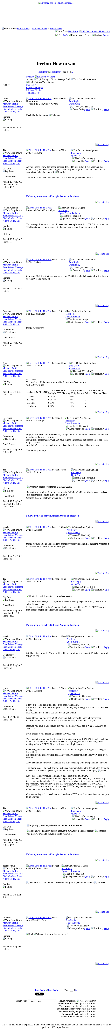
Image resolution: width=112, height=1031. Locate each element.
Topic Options (48, 82)
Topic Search (91, 79)
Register (106, 35)
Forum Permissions (68, 1001)
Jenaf (5, 363)
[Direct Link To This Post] (38, 98)
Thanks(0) (88, 106)
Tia (4, 150)
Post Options (89, 98)
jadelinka (7, 917)
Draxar (6, 688)
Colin (5, 98)
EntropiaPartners (39, 28)
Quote (87, 109)
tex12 (5, 259)
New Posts (73, 31)
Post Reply (42, 72)
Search (88, 35)
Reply (106, 109)
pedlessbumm (9, 865)
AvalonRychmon (10, 207)
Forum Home (23, 28)
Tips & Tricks (56, 28)
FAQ (65, 35)
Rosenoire (7, 311)
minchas (6, 527)
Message (30, 76)
